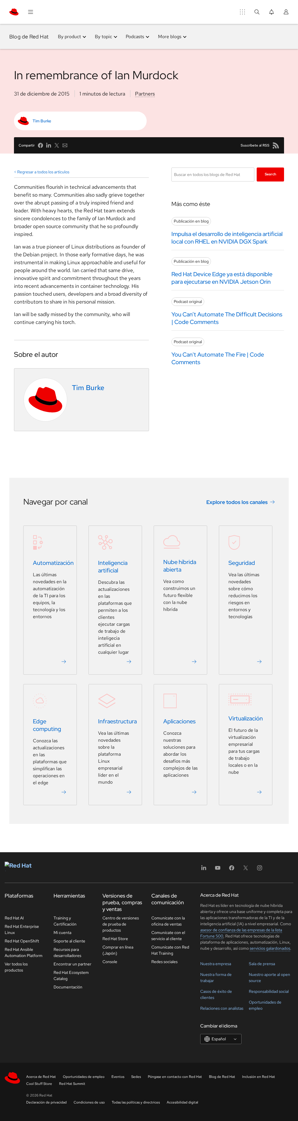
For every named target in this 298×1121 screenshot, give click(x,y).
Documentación (68, 987)
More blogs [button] (169, 37)
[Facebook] (231, 870)
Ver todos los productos (16, 967)
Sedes (136, 1076)
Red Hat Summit (72, 1083)
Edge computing (47, 725)
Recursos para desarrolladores (67, 952)
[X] (245, 870)
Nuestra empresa (215, 963)
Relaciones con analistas (221, 1008)
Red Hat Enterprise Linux (22, 929)
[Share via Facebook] (40, 145)
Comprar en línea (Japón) (117, 950)
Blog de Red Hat (29, 36)
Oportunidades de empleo (83, 1076)
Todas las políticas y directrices (136, 1102)
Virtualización (245, 718)
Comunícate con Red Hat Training (170, 950)
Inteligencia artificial (112, 566)
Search (270, 174)
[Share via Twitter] (56, 145)
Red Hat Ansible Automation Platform (23, 952)
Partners (145, 93)
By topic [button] (103, 37)
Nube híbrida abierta (179, 566)
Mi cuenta (62, 932)
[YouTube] (217, 870)
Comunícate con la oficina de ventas (168, 921)
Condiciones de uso (89, 1102)
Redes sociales (164, 961)
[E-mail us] (64, 145)
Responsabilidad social (269, 991)
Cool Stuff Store (39, 1083)
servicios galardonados (270, 948)
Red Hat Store (115, 938)
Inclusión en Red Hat (258, 1076)
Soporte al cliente (69, 941)
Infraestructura (117, 721)
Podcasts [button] (135, 37)
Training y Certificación (65, 921)
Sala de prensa (262, 963)
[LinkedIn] (203, 870)
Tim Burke (42, 121)
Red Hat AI (14, 918)
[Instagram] (259, 870)
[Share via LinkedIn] (48, 145)
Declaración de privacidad (46, 1102)
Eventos (117, 1076)
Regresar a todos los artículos (43, 172)
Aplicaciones (179, 721)
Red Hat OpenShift (22, 941)
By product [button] (69, 37)
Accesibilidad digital (182, 1102)
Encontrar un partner (72, 964)
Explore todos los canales (237, 502)
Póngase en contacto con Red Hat (175, 1076)
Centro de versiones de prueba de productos (120, 924)
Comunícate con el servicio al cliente (168, 935)
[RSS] (275, 145)
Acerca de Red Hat (41, 1076)
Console (109, 961)
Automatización (53, 563)
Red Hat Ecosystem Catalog (71, 975)
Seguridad (241, 563)
